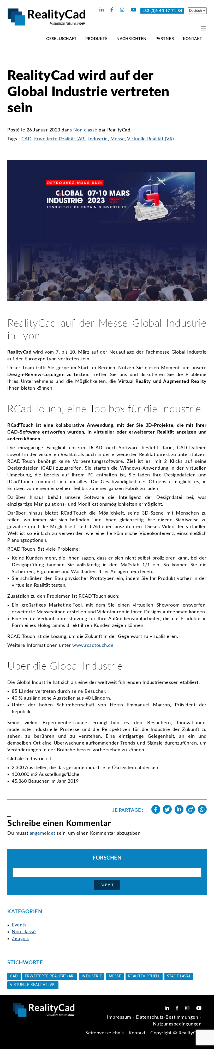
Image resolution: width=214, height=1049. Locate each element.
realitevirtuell (144, 976)
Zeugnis (20, 938)
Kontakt (192, 39)
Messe (117, 139)
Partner (165, 39)
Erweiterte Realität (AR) (60, 139)
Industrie (98, 139)
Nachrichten (131, 39)
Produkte (96, 39)
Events (19, 925)
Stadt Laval (179, 976)
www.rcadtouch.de (93, 645)
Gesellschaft (61, 39)
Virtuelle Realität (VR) (150, 139)
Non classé (85, 130)
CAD (26, 139)
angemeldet (42, 833)
